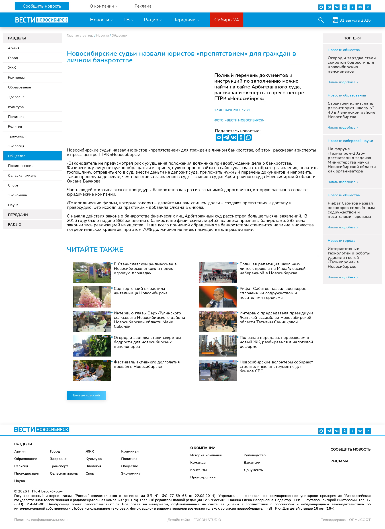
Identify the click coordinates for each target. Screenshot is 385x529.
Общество (16, 156)
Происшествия (20, 165)
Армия (13, 48)
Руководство (255, 455)
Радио (151, 19)
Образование (19, 87)
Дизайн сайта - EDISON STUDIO (194, 519)
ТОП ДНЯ (352, 38)
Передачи (184, 19)
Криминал (16, 77)
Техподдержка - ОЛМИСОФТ (346, 519)
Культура (16, 107)
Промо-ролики (202, 477)
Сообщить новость (42, 6)
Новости (99, 19)
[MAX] (219, 137)
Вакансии (252, 462)
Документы (254, 469)
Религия (15, 126)
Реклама (143, 6)
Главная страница (80, 35)
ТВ (126, 19)
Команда (198, 462)
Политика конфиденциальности (41, 519)
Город (13, 57)
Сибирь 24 (226, 19)
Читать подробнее (341, 82)
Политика (16, 116)
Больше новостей (86, 395)
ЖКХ (12, 67)
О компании (102, 6)
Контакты (198, 469)
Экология (16, 146)
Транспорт (17, 136)
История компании (206, 455)
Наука (13, 205)
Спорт (13, 185)
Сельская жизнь (22, 175)
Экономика (17, 195)
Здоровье (16, 97)
